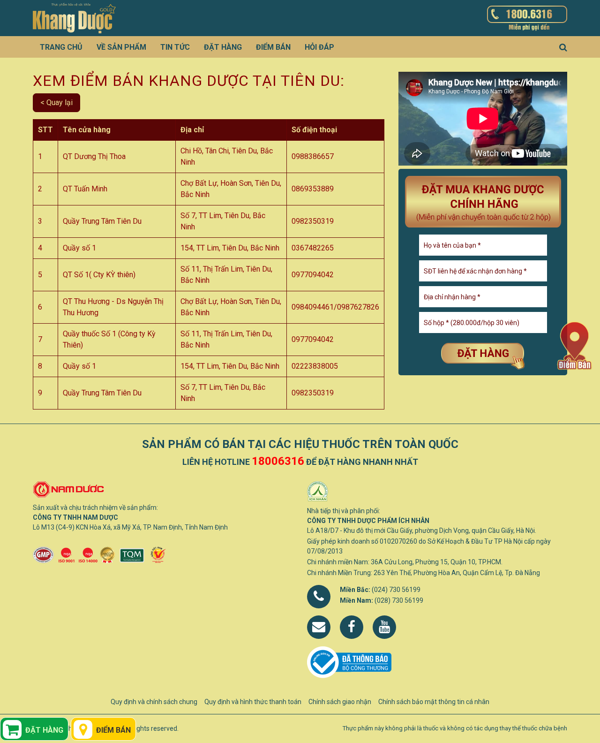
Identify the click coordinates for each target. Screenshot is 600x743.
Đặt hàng (223, 47)
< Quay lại (56, 102)
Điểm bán (273, 47)
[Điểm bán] (574, 345)
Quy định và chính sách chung (154, 701)
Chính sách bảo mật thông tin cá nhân (433, 701)
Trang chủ (61, 47)
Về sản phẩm (121, 47)
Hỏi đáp (319, 47)
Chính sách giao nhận (339, 701)
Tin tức (175, 47)
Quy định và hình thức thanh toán (252, 701)
